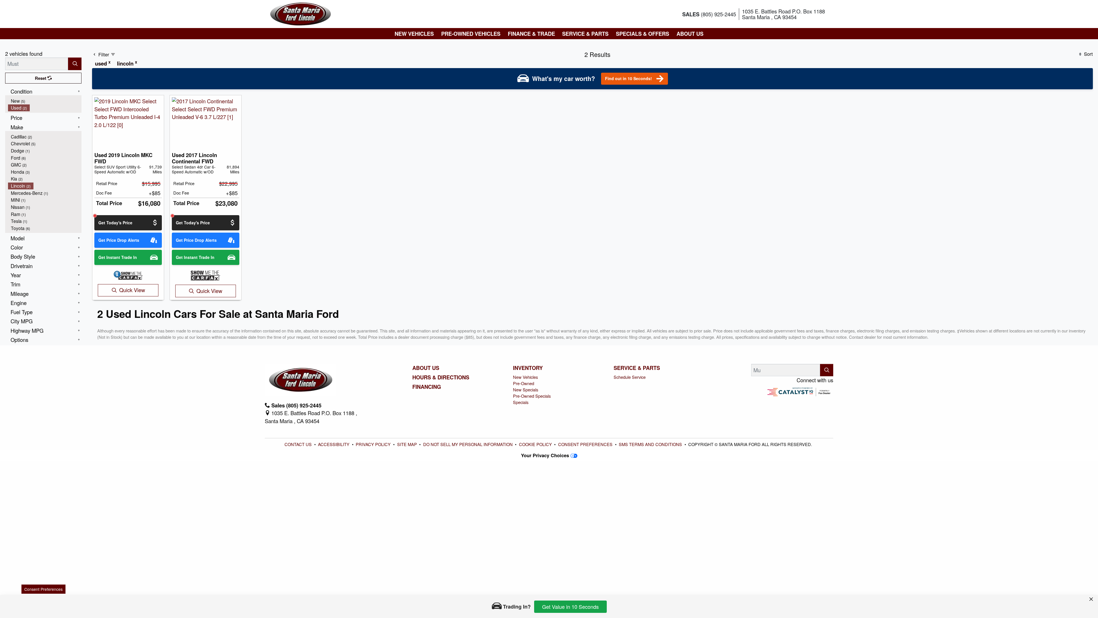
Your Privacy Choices (545, 455)
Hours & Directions (440, 377)
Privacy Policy (374, 444)
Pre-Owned (523, 383)
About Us (425, 368)
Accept (720, 577)
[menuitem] (45, 100)
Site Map (407, 444)
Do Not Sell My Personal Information (468, 444)
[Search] (74, 64)
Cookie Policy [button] (523, 577)
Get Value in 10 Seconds (570, 606)
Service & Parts (637, 368)
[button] (414, 33)
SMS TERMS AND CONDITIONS (650, 444)
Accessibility (334, 444)
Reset (41, 78)
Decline (672, 577)
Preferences (624, 577)
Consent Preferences (585, 444)
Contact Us (299, 444)
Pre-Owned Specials (532, 396)
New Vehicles (525, 377)
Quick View (132, 290)
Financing (426, 387)
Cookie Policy (535, 444)
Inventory (528, 368)
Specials (520, 402)
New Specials (525, 390)
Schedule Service (630, 377)
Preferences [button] (402, 583)
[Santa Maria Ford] (300, 13)
